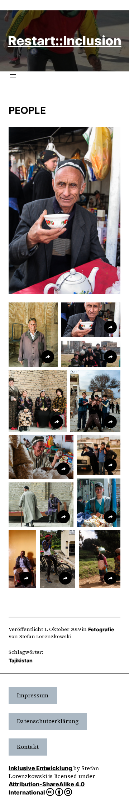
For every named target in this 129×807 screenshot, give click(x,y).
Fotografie (101, 629)
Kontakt (28, 747)
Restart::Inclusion (64, 41)
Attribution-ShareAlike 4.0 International (47, 788)
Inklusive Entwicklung (41, 768)
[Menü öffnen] (13, 75)
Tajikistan (21, 660)
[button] (33, 334)
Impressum (32, 695)
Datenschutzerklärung (47, 721)
